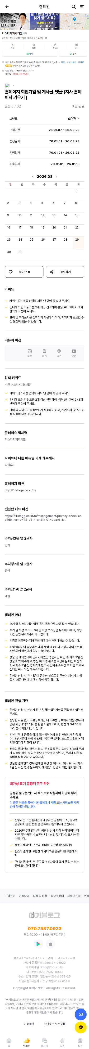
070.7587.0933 (44, 928)
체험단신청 (73, 896)
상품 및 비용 (40, 896)
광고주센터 (57, 896)
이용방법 (24, 896)
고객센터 (10, 896)
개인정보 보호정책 (54, 1024)
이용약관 (29, 1024)
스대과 (72, 118)
